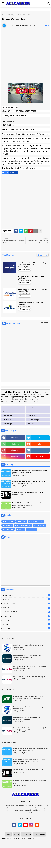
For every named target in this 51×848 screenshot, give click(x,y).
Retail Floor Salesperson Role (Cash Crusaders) (30, 303)
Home (4, 14)
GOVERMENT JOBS (37, 521)
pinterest (14, 450)
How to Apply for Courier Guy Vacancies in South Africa (32, 290)
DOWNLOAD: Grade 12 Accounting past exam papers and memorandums (28, 504)
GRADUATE (8, 525)
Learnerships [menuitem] (7, 424)
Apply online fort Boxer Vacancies (19, 168)
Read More (26, 269)
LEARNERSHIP (9, 529)
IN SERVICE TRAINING (24, 525)
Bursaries (22, 521)
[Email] (35, 231)
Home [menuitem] (5, 408)
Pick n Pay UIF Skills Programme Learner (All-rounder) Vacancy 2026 (29, 667)
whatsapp (15, 444)
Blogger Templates (23, 841)
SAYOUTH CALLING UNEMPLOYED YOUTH (27, 492)
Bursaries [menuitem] (31, 408)
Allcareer (18, 838)
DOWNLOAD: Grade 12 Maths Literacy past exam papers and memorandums (30, 482)
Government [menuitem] (7, 416)
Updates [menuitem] (31, 424)
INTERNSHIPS (40, 525)
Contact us (26, 834)
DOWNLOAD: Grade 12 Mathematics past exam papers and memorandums (29, 471)
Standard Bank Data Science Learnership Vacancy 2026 (28, 646)
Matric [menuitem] (30, 412)
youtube (39, 456)
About (16, 834)
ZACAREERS (25, 843)
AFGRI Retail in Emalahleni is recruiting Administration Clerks (32, 264)
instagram (15, 456)
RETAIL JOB (12, 14)
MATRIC (21, 529)
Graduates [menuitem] (31, 416)
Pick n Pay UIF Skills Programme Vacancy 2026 (30, 677)
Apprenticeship (9, 521)
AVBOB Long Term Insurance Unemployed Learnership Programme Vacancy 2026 (28, 697)
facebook (14, 438)
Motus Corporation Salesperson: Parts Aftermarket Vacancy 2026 (27, 656)
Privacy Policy (39, 834)
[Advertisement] (25, 54)
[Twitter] (21, 231)
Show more (42, 255)
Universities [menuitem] (7, 420)
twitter (39, 438)
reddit (39, 444)
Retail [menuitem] (5, 412)
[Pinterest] (30, 231)
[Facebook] (16, 231)
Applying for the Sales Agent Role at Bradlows (31, 277)
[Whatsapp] (26, 231)
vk (39, 450)
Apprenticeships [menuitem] (33, 420)
